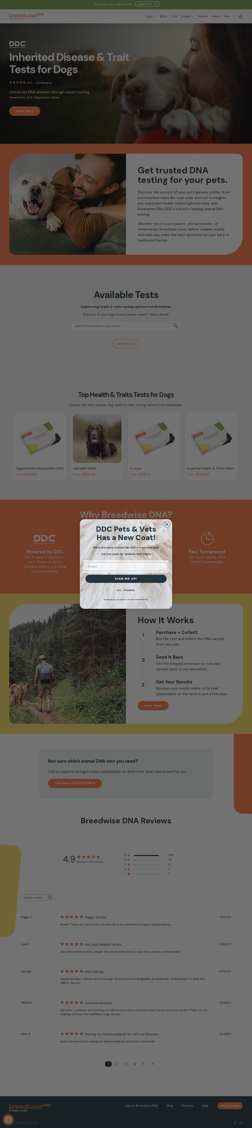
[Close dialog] (167, 524)
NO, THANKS (126, 590)
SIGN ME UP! (126, 579)
